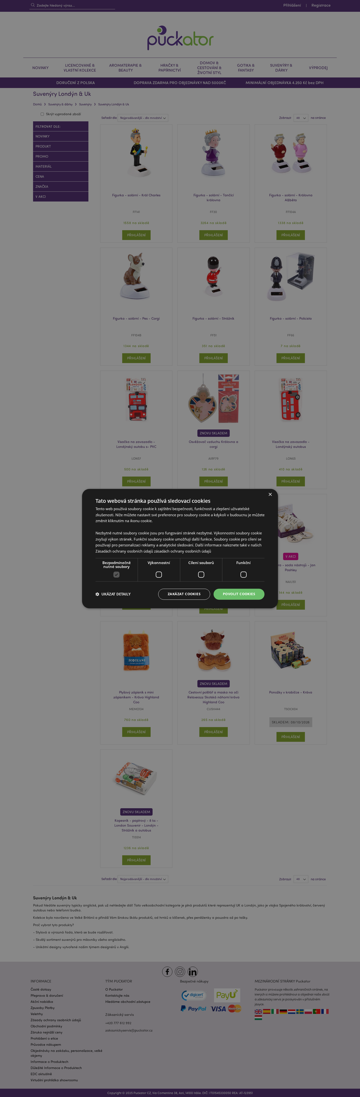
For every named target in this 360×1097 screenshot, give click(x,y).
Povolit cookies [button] (239, 594)
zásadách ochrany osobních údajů (182, 551)
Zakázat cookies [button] (184, 594)
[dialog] (180, 548)
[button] (113, 594)
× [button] (270, 494)
